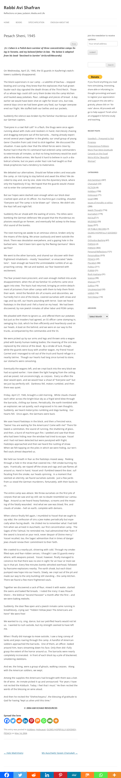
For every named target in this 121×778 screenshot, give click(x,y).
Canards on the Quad (98, 153)
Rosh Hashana (94, 274)
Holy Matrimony (13, 752)
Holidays (31, 729)
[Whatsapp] (43, 720)
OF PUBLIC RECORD (97, 229)
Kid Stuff (92, 217)
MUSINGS (92, 221)
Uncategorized (94, 289)
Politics (91, 266)
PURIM (91, 270)
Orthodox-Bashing (96, 240)
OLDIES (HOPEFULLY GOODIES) (61, 729)
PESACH (7, 733)
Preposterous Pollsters (98, 146)
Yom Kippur (93, 296)
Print (74, 44)
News (90, 225)
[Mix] (37, 720)
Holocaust (41, 729)
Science (91, 278)
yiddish (91, 293)
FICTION (92, 187)
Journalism (93, 213)
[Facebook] (7, 720)
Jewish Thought (95, 210)
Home (6, 22)
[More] (56, 720)
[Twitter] (13, 720)
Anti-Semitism (94, 180)
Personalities (94, 255)
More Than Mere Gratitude (100, 149)
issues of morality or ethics (100, 202)
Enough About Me (60, 22)
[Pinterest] (31, 720)
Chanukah (92, 183)
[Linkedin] (25, 720)
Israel (90, 198)
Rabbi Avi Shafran (22, 7)
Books (19, 22)
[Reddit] (19, 720)
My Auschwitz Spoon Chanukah (60, 752)
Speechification (36, 22)
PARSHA (91, 244)
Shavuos (92, 281)
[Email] (50, 720)
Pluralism (92, 262)
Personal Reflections (97, 251)
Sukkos (91, 285)
